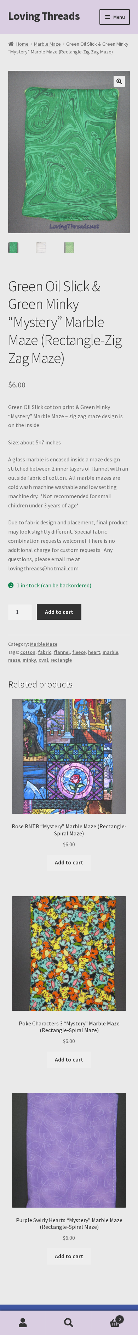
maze (14, 660)
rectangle (61, 660)
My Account (23, 1323)
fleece (79, 652)
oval (43, 660)
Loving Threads (44, 16)
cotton (27, 652)
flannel (62, 652)
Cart (106, 1317)
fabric (44, 652)
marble (110, 652)
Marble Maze (47, 44)
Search (69, 1323)
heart (94, 652)
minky (29, 660)
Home (22, 44)
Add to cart (59, 611)
